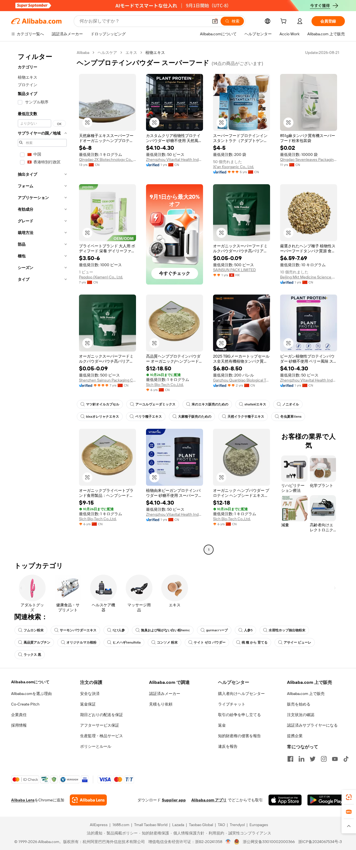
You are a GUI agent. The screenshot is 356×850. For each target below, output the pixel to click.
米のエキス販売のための (210, 404)
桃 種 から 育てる (255, 642)
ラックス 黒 (32, 655)
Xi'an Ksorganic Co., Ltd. (233, 166)
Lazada (178, 824)
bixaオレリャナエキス (102, 416)
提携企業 (295, 736)
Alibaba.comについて (30, 682)
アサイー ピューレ (297, 642)
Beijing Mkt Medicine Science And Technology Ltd (308, 277)
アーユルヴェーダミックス (155, 404)
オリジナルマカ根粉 (81, 642)
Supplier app (174, 800)
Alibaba (83, 52)
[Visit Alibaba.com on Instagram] (323, 759)
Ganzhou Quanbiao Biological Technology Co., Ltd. (241, 380)
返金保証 (88, 704)
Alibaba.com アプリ (209, 800)
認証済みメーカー (164, 693)
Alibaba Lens (22, 800)
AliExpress (99, 824)
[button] (215, 21)
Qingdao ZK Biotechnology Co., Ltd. (107, 159)
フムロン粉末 (34, 630)
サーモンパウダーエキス (78, 630)
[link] (349, 797)
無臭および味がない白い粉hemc (165, 630)
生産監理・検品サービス (101, 736)
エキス (131, 52)
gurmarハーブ (217, 630)
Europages (258, 824)
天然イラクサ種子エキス (246, 416)
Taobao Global (201, 824)
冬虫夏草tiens (290, 416)
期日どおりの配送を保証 (101, 714)
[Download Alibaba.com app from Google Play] (326, 800)
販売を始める (298, 704)
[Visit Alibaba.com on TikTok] (346, 759)
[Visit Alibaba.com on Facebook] (290, 759)
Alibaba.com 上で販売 (306, 693)
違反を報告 (228, 746)
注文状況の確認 (300, 714)
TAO (221, 824)
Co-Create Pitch (25, 704)
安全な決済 (90, 693)
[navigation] (42, 302)
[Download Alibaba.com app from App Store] (285, 800)
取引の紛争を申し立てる (239, 714)
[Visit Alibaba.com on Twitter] (312, 759)
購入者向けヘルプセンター (241, 693)
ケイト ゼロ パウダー (210, 642)
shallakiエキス (255, 404)
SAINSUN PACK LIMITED (234, 270)
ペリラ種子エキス (148, 416)
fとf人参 (119, 630)
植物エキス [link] (155, 52)
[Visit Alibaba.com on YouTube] (335, 759)
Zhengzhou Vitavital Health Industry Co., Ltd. (174, 159)
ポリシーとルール (95, 746)
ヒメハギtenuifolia (127, 642)
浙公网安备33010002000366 (269, 841)
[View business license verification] (228, 841)
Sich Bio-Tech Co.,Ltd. (165, 384)
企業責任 (19, 714)
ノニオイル (290, 404)
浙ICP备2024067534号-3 (320, 841)
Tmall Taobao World (150, 824)
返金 (222, 725)
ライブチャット (231, 704)
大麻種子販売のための (194, 416)
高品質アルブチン (37, 642)
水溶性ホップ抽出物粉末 (287, 630)
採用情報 (19, 725)
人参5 (248, 630)
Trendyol (237, 824)
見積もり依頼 (160, 704)
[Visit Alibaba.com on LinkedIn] (301, 759)
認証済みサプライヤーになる (312, 725)
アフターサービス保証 (99, 725)
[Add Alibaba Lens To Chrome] (88, 800)
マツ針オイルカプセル (102, 404)
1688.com (120, 824)
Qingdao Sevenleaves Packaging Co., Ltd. (308, 159)
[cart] (284, 22)
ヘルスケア (107, 52)
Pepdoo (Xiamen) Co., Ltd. (101, 277)
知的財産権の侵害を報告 (239, 736)
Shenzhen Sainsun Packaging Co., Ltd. (107, 380)
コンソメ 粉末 (167, 642)
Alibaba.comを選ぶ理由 (31, 693)
